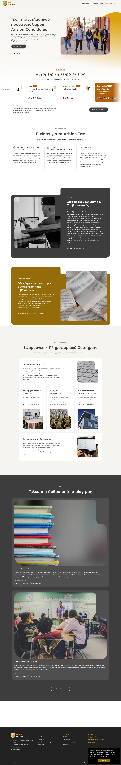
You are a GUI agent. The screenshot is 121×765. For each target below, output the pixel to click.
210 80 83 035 (17, 747)
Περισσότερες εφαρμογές (44, 742)
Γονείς (17, 583)
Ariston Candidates (22, 569)
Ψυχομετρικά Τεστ (36, 583)
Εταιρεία (39, 736)
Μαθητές (25, 583)
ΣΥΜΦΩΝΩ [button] (104, 760)
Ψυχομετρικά (40, 739)
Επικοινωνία (40, 744)
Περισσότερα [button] (103, 756)
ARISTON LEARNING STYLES (25, 662)
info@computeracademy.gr (21, 744)
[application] (89, 4)
